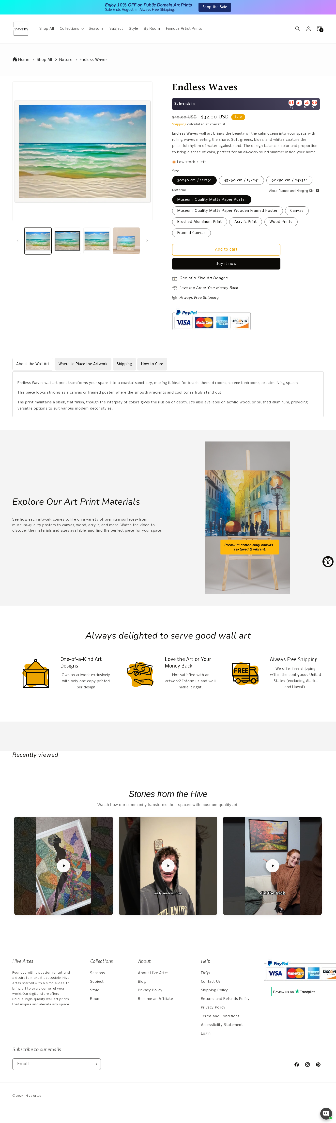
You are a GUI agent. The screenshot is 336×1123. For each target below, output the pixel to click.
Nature (66, 60)
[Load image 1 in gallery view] (37, 240)
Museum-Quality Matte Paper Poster (211, 200)
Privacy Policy (150, 990)
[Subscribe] (95, 1064)
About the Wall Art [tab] (32, 364)
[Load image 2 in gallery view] (67, 240)
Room (95, 999)
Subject (97, 982)
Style (94, 990)
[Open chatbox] (326, 1114)
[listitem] (63, 866)
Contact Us (211, 982)
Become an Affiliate (155, 999)
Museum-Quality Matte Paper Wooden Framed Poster (227, 211)
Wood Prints (281, 222)
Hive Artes (33, 1096)
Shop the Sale (214, 7)
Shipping (179, 124)
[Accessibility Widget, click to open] (328, 561)
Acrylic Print (245, 222)
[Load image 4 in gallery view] (126, 240)
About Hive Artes (153, 973)
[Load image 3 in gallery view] (96, 240)
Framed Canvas (191, 233)
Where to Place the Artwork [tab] (83, 364)
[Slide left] (17, 240)
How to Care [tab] (152, 364)
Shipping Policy (214, 990)
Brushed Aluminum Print (199, 222)
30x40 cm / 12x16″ (194, 180)
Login (206, 1034)
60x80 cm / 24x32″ (289, 180)
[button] (71, 29)
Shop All (44, 60)
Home (23, 60)
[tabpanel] (168, 394)
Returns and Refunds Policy (225, 999)
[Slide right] (147, 240)
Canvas (297, 211)
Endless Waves (94, 60)
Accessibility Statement (222, 1025)
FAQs (205, 973)
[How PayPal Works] (211, 332)
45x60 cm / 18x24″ (241, 180)
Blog (142, 982)
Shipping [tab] (124, 364)
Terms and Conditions (220, 1016)
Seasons (97, 973)
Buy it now (226, 264)
